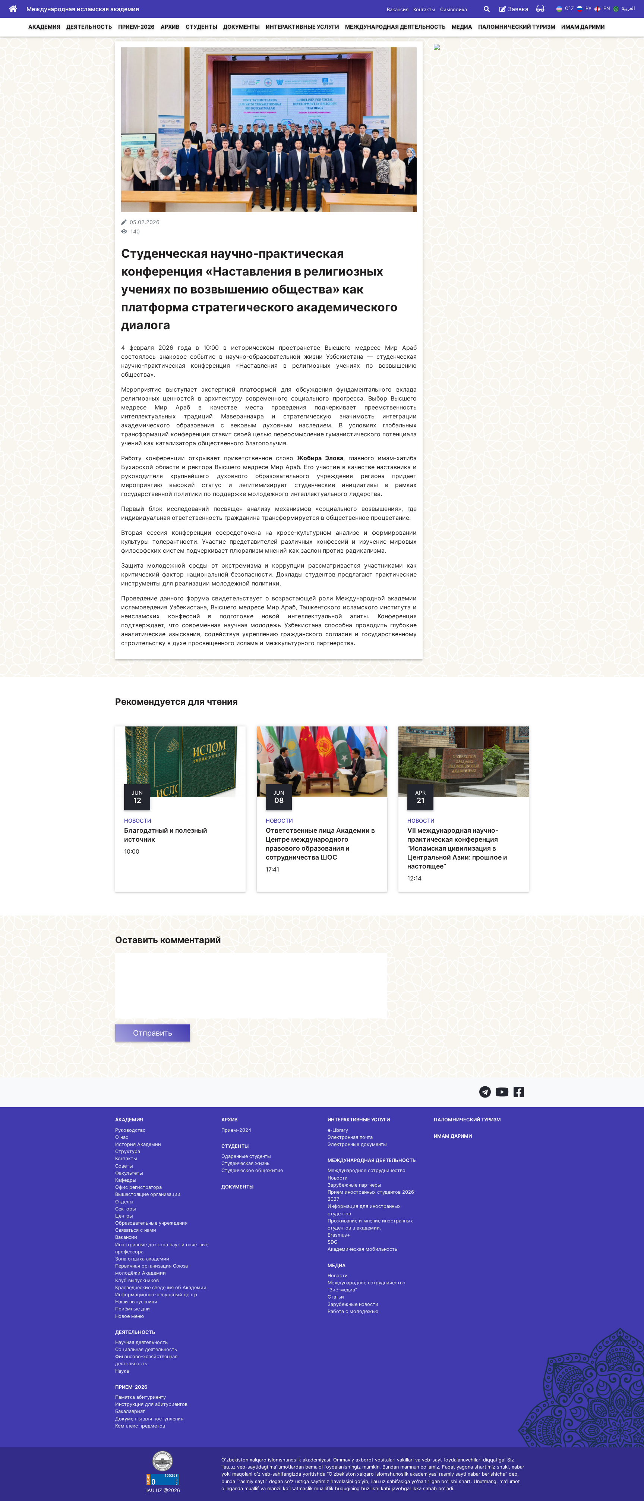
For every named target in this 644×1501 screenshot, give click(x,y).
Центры (124, 1216)
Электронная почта (350, 1137)
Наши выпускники (136, 1301)
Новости (338, 1178)
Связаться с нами (135, 1230)
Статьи (336, 1297)
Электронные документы (357, 1144)
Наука (122, 1371)
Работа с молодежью (353, 1311)
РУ (587, 8)
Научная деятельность (141, 1342)
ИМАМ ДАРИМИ (583, 26)
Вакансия (397, 9)
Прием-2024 (236, 1130)
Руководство (130, 1130)
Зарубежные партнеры (354, 1185)
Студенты (201, 26)
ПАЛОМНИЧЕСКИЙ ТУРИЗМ (516, 26)
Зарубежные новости (353, 1304)
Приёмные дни (132, 1309)
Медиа (462, 26)
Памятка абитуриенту (140, 1397)
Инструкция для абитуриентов (151, 1404)
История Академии (138, 1144)
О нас (121, 1137)
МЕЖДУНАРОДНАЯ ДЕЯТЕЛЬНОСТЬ (395, 26)
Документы (241, 26)
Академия (44, 26)
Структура (127, 1151)
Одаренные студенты (246, 1156)
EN (606, 8)
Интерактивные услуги (302, 26)
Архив (170, 26)
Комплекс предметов (140, 1426)
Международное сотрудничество (366, 1170)
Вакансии (126, 1237)
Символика (453, 9)
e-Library (338, 1130)
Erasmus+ (339, 1235)
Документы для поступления (149, 1419)
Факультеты (129, 1173)
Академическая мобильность (362, 1249)
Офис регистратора (138, 1187)
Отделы (124, 1202)
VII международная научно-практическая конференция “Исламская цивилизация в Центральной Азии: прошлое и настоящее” (457, 848)
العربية (627, 8)
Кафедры (125, 1180)
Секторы (125, 1209)
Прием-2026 (136, 26)
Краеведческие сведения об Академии (160, 1287)
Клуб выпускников (137, 1280)
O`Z (569, 8)
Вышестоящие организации (147, 1194)
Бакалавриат (130, 1411)
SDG (333, 1242)
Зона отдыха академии (142, 1259)
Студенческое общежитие (252, 1170)
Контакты (424, 9)
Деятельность (89, 26)
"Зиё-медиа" (342, 1290)
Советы (124, 1166)
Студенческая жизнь (245, 1163)
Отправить (152, 1033)
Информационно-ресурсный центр (156, 1294)
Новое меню (129, 1316)
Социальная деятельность (146, 1349)
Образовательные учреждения (151, 1223)
